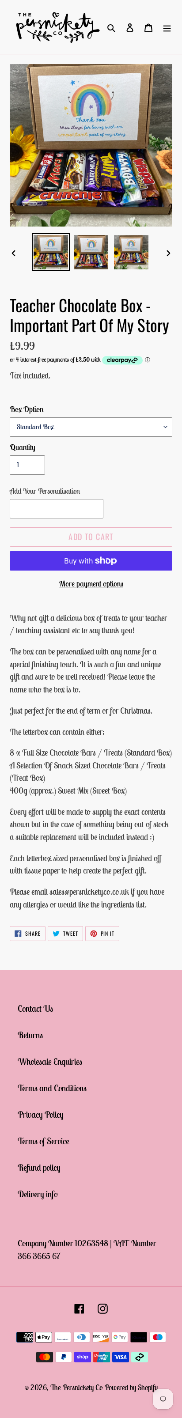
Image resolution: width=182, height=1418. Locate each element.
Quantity (22, 447)
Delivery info (38, 1193)
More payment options (91, 584)
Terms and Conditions (52, 1087)
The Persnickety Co (77, 1387)
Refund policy (39, 1167)
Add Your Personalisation (45, 491)
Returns (30, 1034)
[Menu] (167, 27)
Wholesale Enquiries (50, 1061)
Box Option (27, 409)
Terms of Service (43, 1140)
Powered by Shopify (131, 1387)
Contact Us (35, 1008)
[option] (51, 252)
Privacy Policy (41, 1114)
